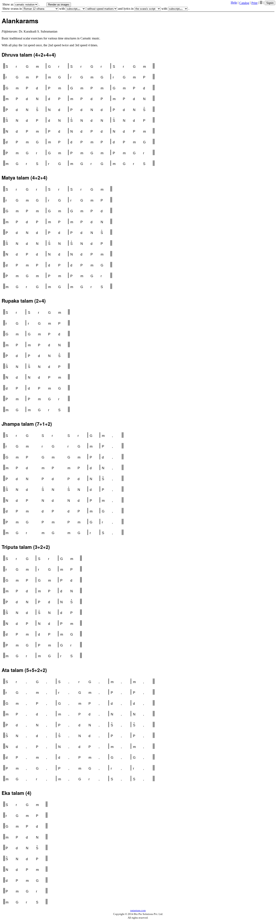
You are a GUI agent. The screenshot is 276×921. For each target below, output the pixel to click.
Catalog (244, 3)
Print (254, 3)
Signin (270, 2)
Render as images (58, 4)
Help (234, 2)
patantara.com (138, 910)
